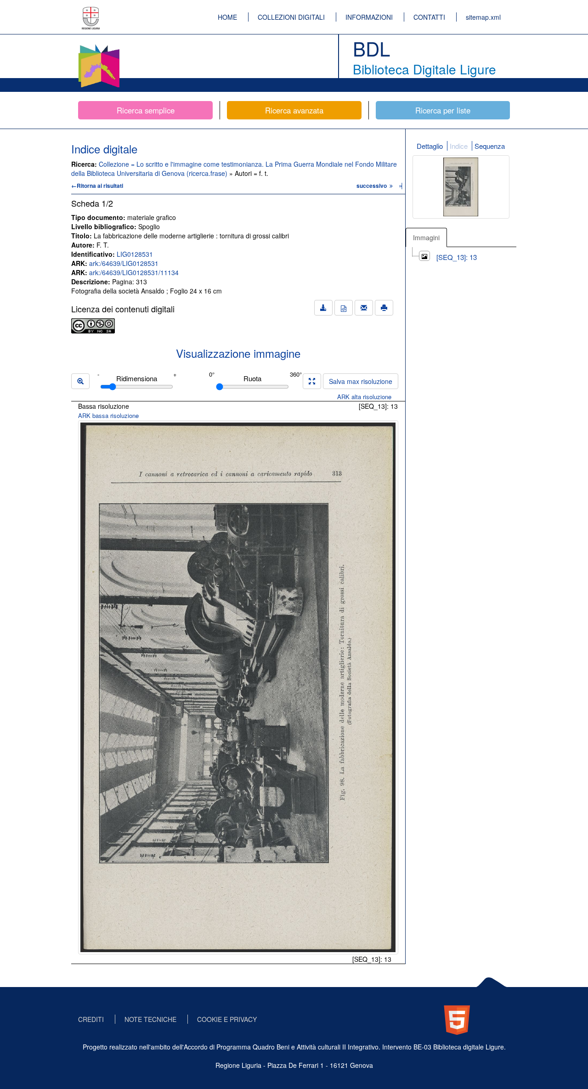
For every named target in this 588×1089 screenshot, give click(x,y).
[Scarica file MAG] (343, 308)
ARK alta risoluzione (364, 396)
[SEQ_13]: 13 (456, 257)
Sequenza (490, 146)
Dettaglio (430, 146)
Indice (459, 146)
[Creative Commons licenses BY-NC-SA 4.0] (93, 324)
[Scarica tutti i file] (323, 308)
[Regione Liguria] (91, 11)
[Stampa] (384, 308)
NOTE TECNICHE (150, 1019)
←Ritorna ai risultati (97, 185)
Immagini (426, 237)
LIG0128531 (135, 254)
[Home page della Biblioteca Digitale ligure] (98, 45)
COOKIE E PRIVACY (227, 1019)
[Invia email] (364, 308)
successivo (372, 185)
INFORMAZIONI (369, 17)
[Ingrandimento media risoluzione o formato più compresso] (312, 381)
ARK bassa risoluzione (108, 415)
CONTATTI (429, 17)
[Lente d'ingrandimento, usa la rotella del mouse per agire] (80, 381)
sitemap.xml (483, 17)
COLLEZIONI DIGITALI (291, 17)
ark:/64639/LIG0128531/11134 (134, 272)
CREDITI (91, 1019)
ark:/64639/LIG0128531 (123, 263)
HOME (227, 17)
